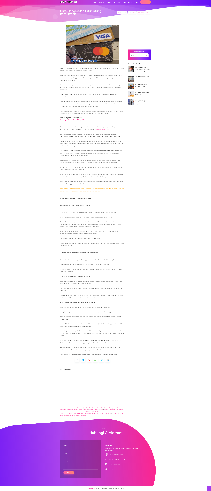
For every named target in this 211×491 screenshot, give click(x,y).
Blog (137, 2)
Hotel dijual (68, 415)
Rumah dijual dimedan (84, 408)
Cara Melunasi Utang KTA (142, 76)
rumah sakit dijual (105, 413)
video (124, 2)
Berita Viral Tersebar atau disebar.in (77, 409)
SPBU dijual (75, 415)
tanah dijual (73, 413)
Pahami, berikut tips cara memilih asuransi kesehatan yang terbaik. (142, 102)
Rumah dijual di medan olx (100, 408)
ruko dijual (80, 413)
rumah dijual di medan (69, 408)
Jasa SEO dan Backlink (96, 409)
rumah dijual (65, 413)
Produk (108, 2)
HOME (94, 2)
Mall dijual (83, 415)
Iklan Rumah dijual (109, 409)
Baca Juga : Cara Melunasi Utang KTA (72, 120)
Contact (130, 2)
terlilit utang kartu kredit (102, 129)
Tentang (101, 2)
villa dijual (88, 413)
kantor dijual (96, 413)
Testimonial (116, 2)
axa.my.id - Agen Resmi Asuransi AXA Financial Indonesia (110, 488)
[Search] (147, 54)
